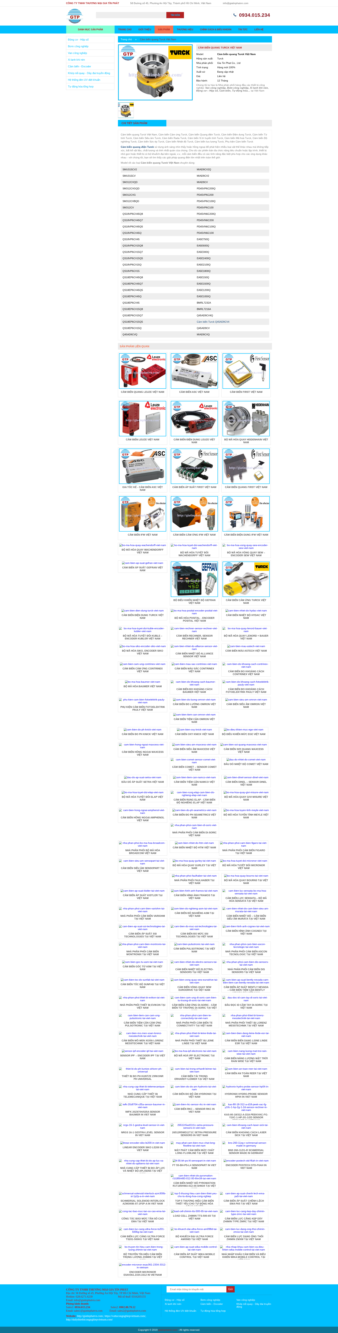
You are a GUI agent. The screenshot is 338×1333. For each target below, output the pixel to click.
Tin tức (243, 29)
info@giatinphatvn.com (235, 3)
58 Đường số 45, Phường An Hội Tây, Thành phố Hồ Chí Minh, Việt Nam (170, 3)
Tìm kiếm (175, 15)
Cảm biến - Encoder (79, 66)
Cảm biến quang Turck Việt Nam (158, 39)
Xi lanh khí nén (76, 59)
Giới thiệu (144, 29)
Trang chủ (125, 29)
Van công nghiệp (77, 52)
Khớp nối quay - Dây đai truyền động (89, 73)
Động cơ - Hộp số (78, 39)
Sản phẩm (164, 29)
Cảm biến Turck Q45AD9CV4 (213, 321)
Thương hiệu (185, 29)
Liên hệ (259, 29)
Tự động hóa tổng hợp (80, 86)
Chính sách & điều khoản (215, 29)
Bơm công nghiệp (78, 46)
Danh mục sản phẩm (90, 29)
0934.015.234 (254, 15)
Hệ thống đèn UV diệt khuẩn (84, 79)
